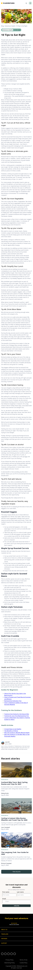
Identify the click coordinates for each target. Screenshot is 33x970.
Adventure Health (10, 26)
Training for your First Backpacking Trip (16, 716)
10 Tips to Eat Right (21, 26)
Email (4, 898)
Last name (20, 892)
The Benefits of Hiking (11, 731)
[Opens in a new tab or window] (2, 954)
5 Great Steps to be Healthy (12, 729)
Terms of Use (23, 960)
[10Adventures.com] (7, 3)
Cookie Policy (23, 963)
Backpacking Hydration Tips (12, 701)
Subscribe (16, 905)
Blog (2, 26)
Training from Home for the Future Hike (16, 714)
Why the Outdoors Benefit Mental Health (16, 732)
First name (5, 892)
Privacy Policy (9, 960)
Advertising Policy (9, 963)
